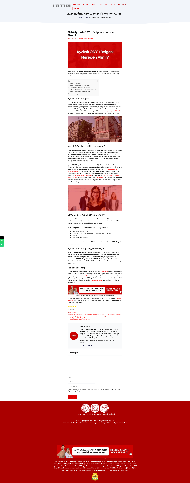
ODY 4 (113, 4)
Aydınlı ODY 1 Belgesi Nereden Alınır (107, 314)
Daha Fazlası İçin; (74, 94)
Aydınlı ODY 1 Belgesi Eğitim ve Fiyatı (80, 91)
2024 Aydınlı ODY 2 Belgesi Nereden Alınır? (80, 319)
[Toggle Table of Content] (95, 81)
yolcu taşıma (109, 316)
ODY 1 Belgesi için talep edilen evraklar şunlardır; (84, 89)
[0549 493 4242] (2, 241)
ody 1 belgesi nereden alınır (83, 316)
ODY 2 (100, 4)
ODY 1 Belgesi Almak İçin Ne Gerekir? (80, 87)
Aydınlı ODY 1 (83, 314)
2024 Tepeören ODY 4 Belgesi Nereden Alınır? (80, 318)
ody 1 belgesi (72, 316)
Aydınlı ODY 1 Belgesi (75, 83)
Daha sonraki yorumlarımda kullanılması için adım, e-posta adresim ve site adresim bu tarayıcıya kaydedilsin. (95, 391)
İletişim (76, 8)
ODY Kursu (86, 4)
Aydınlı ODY (76, 314)
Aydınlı (71, 314)
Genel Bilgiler (122, 4)
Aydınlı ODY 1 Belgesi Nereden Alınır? (80, 85)
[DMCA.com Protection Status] (95, 477)
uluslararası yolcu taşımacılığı (97, 316)
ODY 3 (106, 4)
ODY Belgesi (76, 4)
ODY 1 (94, 4)
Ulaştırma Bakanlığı (108, 175)
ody (118, 314)
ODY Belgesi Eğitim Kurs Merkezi (100, 17)
